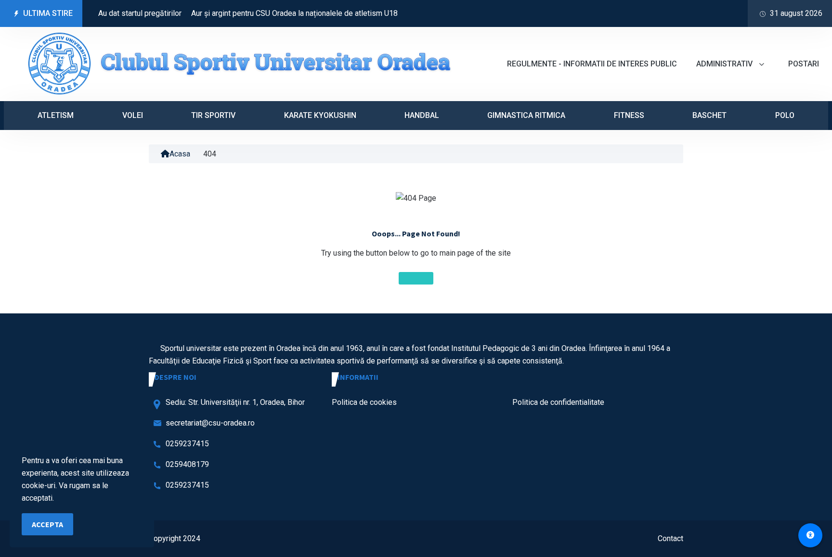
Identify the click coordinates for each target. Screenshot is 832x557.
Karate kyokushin (320, 115)
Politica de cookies (364, 402)
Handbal (421, 115)
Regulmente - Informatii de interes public (592, 63)
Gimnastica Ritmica (526, 115)
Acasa (179, 153)
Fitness (629, 115)
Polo (784, 115)
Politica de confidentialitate (558, 402)
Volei (132, 115)
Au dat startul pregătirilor (127, 13)
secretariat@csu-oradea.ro (210, 422)
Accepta (47, 524)
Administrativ (725, 63)
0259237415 (187, 443)
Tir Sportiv (213, 115)
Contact (670, 538)
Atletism (56, 115)
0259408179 (187, 464)
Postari (803, 63)
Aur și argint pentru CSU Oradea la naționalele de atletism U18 (282, 13)
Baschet (709, 115)
